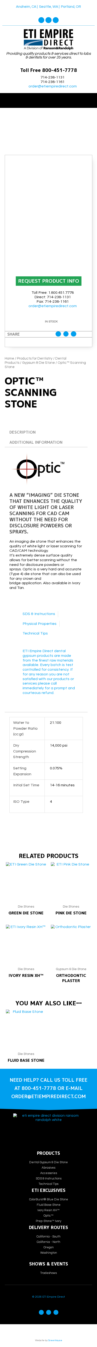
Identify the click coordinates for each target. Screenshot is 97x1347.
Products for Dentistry (35, 358)
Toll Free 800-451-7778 (48, 70)
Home (9, 358)
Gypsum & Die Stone (38, 362)
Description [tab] (22, 432)
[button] (48, 99)
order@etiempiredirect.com (52, 86)
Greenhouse (55, 1340)
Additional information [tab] (35, 442)
